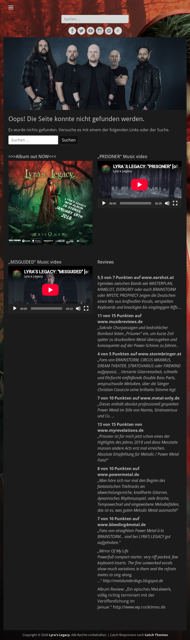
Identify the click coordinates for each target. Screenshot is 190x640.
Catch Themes (156, 635)
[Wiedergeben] (103, 203)
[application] (139, 184)
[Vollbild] (175, 203)
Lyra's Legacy (59, 635)
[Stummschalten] (167, 203)
